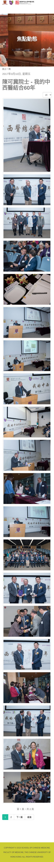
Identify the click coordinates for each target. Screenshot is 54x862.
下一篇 (19, 817)
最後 (29, 817)
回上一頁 (6, 69)
